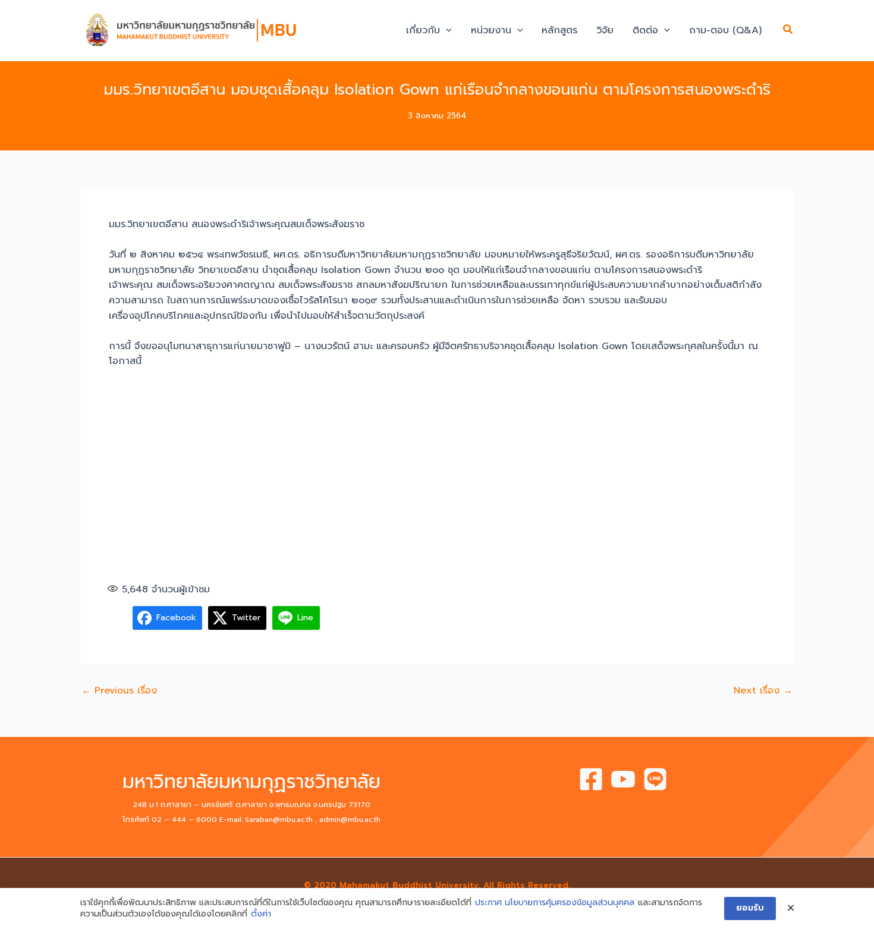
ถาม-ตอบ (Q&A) (725, 30)
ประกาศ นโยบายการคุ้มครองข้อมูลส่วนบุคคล (554, 903)
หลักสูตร (559, 30)
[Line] (655, 779)
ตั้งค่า (261, 914)
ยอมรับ (750, 908)
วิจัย (605, 30)
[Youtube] (623, 779)
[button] (446, 30)
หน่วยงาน (491, 30)
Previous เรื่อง (119, 690)
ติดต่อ (645, 30)
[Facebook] (591, 779)
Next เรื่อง (763, 690)
